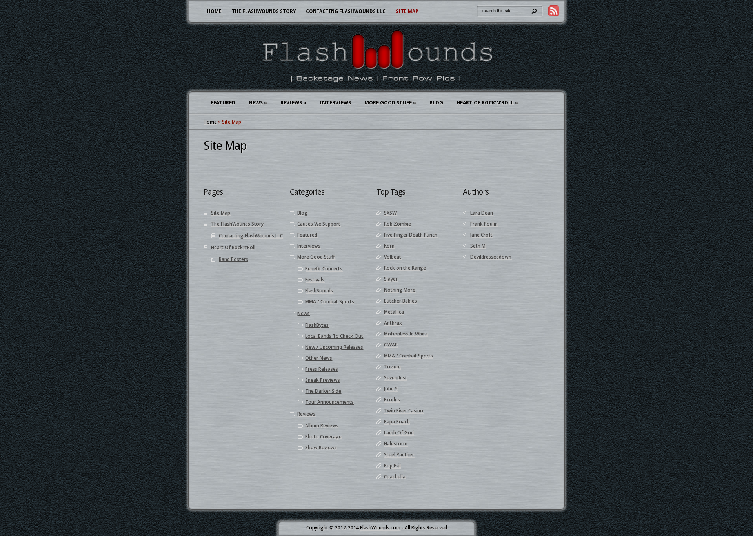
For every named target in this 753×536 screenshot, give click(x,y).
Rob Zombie (397, 224)
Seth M (478, 245)
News (258, 103)
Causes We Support (318, 224)
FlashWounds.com (380, 527)
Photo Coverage (323, 436)
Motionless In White (406, 333)
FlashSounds (319, 290)
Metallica (394, 311)
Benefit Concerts (323, 268)
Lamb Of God (399, 432)
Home (214, 11)
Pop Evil (392, 465)
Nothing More (399, 289)
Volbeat (392, 256)
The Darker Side (323, 391)
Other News (318, 358)
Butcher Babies (400, 300)
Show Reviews (321, 447)
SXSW (390, 213)
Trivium (392, 366)
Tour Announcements (329, 402)
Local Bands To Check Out (334, 336)
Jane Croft (481, 235)
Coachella (395, 476)
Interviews (335, 103)
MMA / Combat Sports (329, 301)
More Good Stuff (390, 103)
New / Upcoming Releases (334, 347)
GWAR (391, 344)
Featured (223, 103)
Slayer (391, 278)
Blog (436, 103)
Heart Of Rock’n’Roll (487, 103)
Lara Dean (481, 213)
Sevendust (395, 377)
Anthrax (393, 322)
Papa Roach (397, 421)
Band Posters (233, 259)
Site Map (407, 11)
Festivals (314, 279)
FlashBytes (317, 325)
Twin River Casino (403, 410)
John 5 (391, 388)
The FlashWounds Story (264, 11)
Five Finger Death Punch (410, 235)
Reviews (293, 103)
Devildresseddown (490, 256)
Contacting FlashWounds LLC (346, 11)
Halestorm (395, 443)
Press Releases (321, 369)
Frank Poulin (484, 224)
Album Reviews (321, 425)
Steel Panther (399, 454)
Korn (389, 245)
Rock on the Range (405, 267)
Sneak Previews (322, 380)
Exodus (392, 399)
